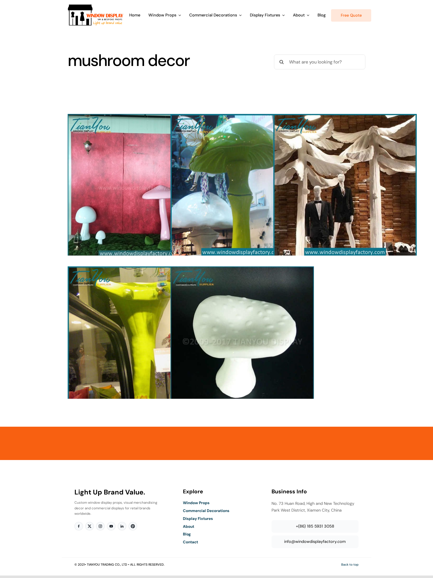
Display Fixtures (198, 518)
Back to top (350, 564)
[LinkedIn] (122, 526)
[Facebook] (78, 526)
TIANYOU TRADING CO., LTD (107, 564)
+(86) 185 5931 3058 (315, 526)
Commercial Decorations (206, 510)
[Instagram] (100, 526)
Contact (190, 541)
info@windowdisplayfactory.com (315, 541)
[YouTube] (111, 526)
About (188, 526)
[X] (89, 526)
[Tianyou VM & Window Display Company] (96, 6)
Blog (187, 534)
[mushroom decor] (139, 185)
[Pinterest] (133, 526)
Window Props (196, 502)
